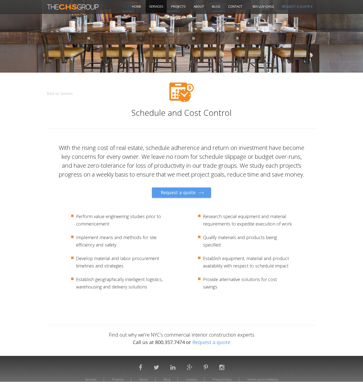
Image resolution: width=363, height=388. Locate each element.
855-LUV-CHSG (263, 6)
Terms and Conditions (262, 379)
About (199, 6)
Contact (235, 6)
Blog (216, 6)
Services (156, 6)
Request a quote (179, 192)
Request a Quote (296, 6)
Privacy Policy (222, 379)
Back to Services (60, 93)
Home (136, 6)
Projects (178, 6)
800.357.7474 (170, 342)
